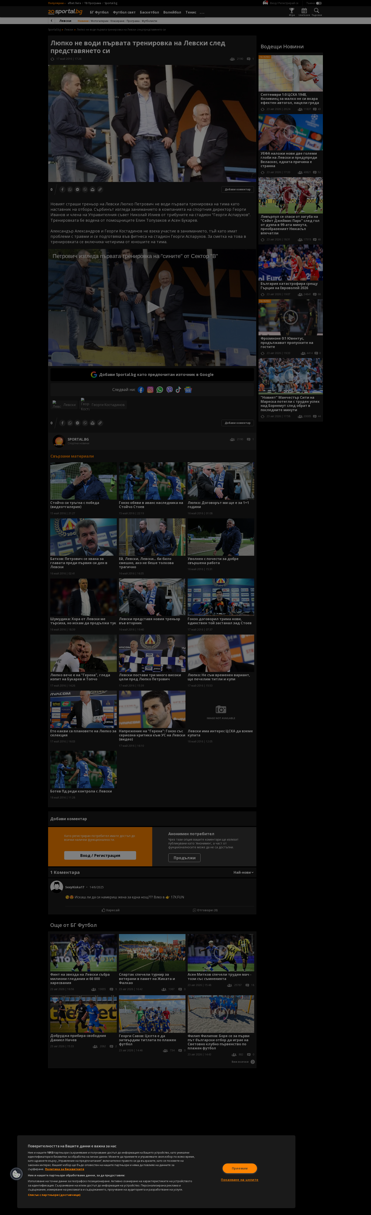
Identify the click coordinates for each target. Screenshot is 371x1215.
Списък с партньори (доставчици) (54, 1195)
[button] (16, 1174)
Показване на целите (239, 1180)
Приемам (240, 1168)
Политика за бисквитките (64, 1169)
